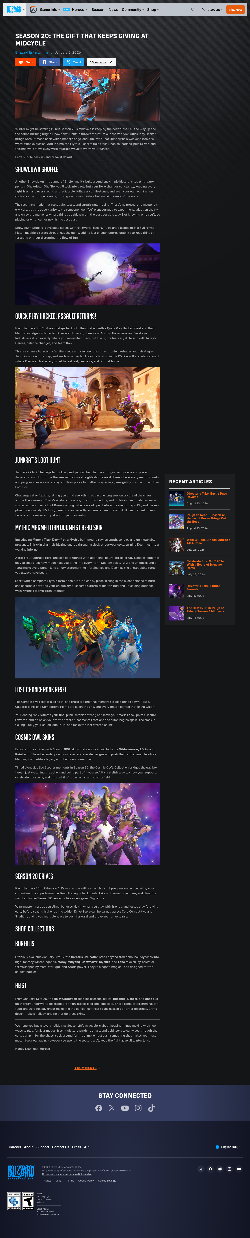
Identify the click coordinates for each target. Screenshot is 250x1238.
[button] (235, 9)
